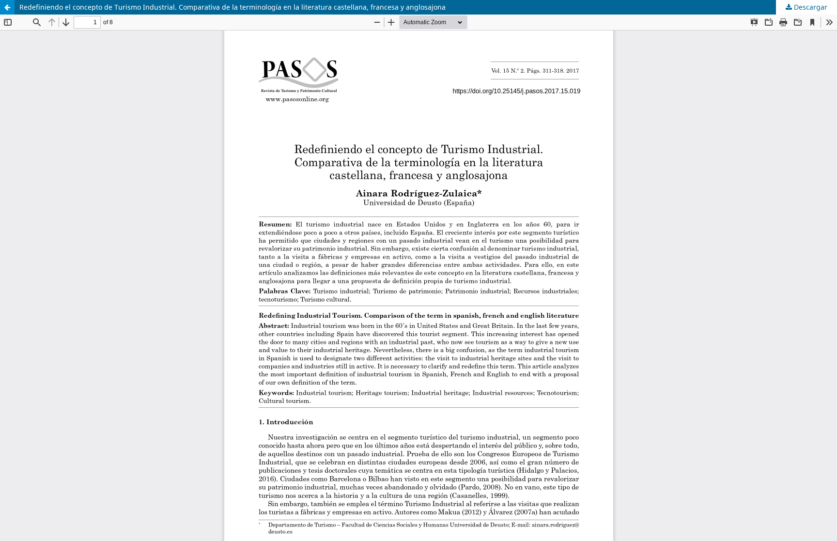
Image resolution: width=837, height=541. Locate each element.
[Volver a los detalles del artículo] (7, 7)
